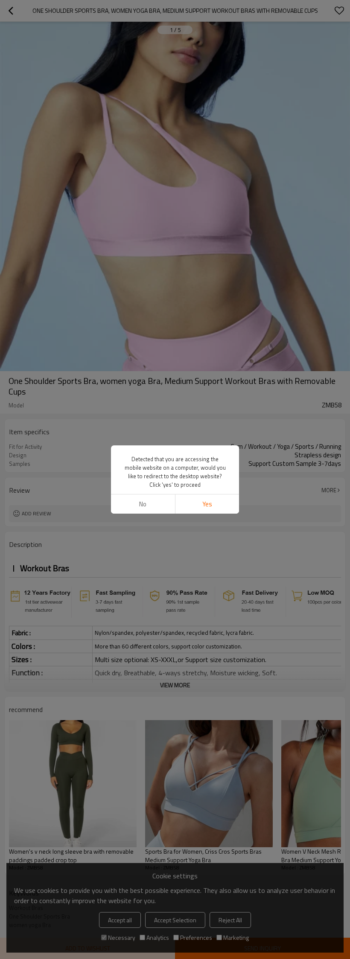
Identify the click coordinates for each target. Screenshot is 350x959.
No (142, 504)
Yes (207, 504)
